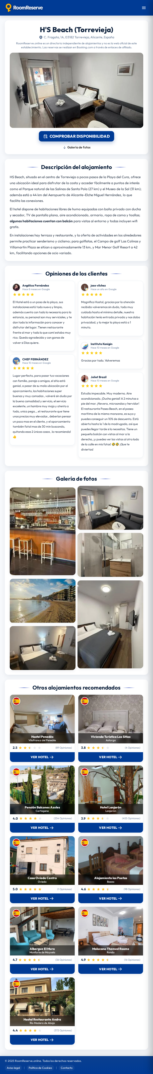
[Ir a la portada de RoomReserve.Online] (24, 8)
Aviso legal (13, 1068)
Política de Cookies (40, 1068)
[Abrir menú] (143, 7)
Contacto (67, 1068)
